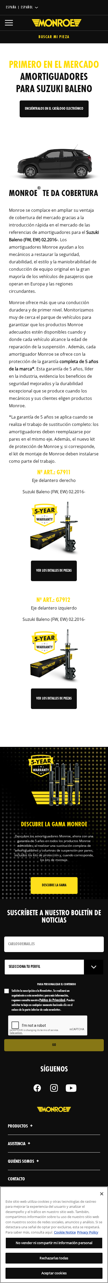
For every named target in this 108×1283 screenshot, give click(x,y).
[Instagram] (54, 1088)
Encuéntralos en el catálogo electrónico (54, 108)
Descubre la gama (54, 885)
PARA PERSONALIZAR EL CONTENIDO (56, 984)
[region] (54, 1234)
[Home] (54, 23)
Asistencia (17, 1144)
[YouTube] (71, 1088)
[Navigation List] (9, 23)
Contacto (16, 1179)
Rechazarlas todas (54, 1258)
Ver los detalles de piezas (54, 570)
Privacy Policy (87, 1232)
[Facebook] (37, 1088)
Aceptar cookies (54, 1273)
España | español (19, 7)
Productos (18, 1126)
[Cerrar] (101, 1194)
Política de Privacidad (52, 1000)
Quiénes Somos (21, 1161)
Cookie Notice (65, 1232)
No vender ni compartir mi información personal (54, 1242)
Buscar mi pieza (54, 37)
